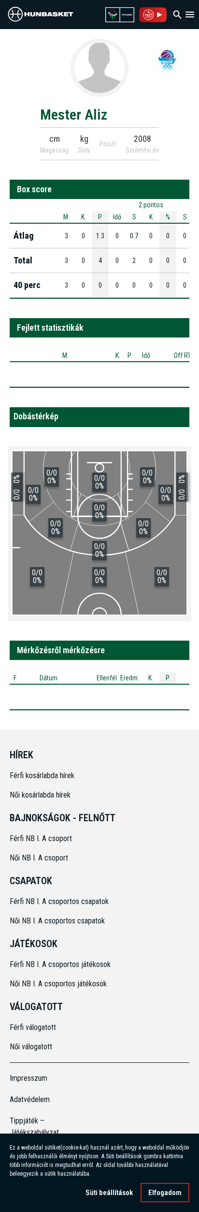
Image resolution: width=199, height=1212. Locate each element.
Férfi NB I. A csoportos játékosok (60, 964)
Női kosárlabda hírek (40, 794)
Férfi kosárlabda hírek (42, 775)
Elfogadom (165, 1192)
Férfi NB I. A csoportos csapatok (60, 901)
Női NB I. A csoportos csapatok (58, 920)
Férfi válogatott (33, 1027)
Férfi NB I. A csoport (41, 838)
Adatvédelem (30, 1099)
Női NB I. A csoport (39, 857)
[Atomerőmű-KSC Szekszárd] (168, 60)
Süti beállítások (109, 1192)
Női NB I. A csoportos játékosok (58, 983)
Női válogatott (31, 1046)
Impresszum (28, 1078)
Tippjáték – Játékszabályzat (32, 1126)
